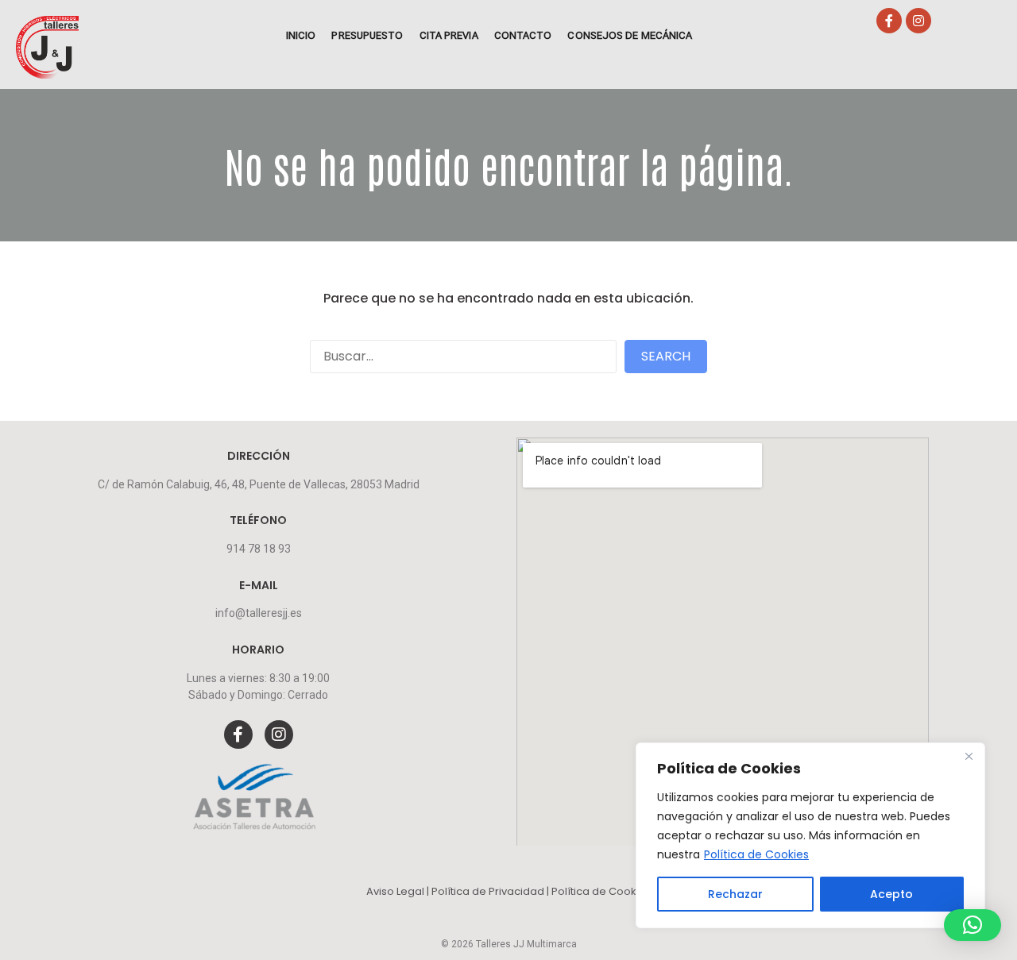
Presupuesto (367, 35)
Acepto (891, 894)
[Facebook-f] (889, 20)
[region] (810, 835)
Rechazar (735, 894)
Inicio (301, 35)
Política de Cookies (756, 854)
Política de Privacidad (489, 891)
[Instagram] (918, 20)
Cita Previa (449, 35)
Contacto (523, 35)
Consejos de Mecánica (629, 35)
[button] (972, 925)
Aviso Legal (396, 891)
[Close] (968, 755)
